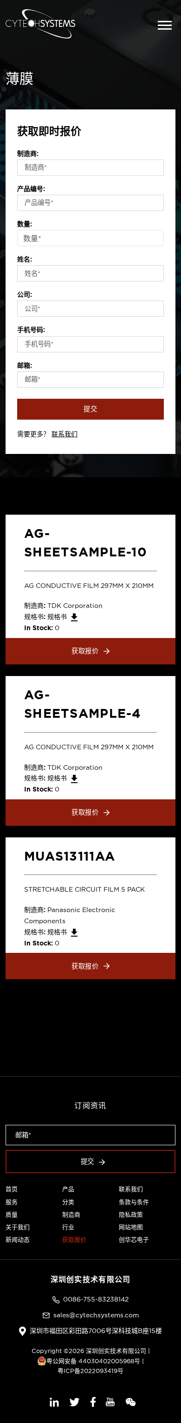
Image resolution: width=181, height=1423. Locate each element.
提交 (90, 409)
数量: (24, 224)
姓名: (24, 259)
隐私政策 (131, 1214)
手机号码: (31, 329)
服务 (12, 1202)
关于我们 (18, 1227)
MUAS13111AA (69, 856)
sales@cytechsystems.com (96, 1315)
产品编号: (31, 188)
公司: (24, 294)
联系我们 (65, 434)
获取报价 (85, 651)
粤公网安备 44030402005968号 (93, 1361)
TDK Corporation (75, 605)
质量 (12, 1214)
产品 (68, 1189)
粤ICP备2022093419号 (90, 1370)
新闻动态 (18, 1239)
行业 (68, 1227)
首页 (12, 1189)
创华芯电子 (134, 1239)
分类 (68, 1202)
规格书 (58, 616)
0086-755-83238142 (96, 1299)
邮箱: (24, 365)
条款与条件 (134, 1202)
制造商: (28, 153)
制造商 (71, 1214)
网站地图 (131, 1227)
